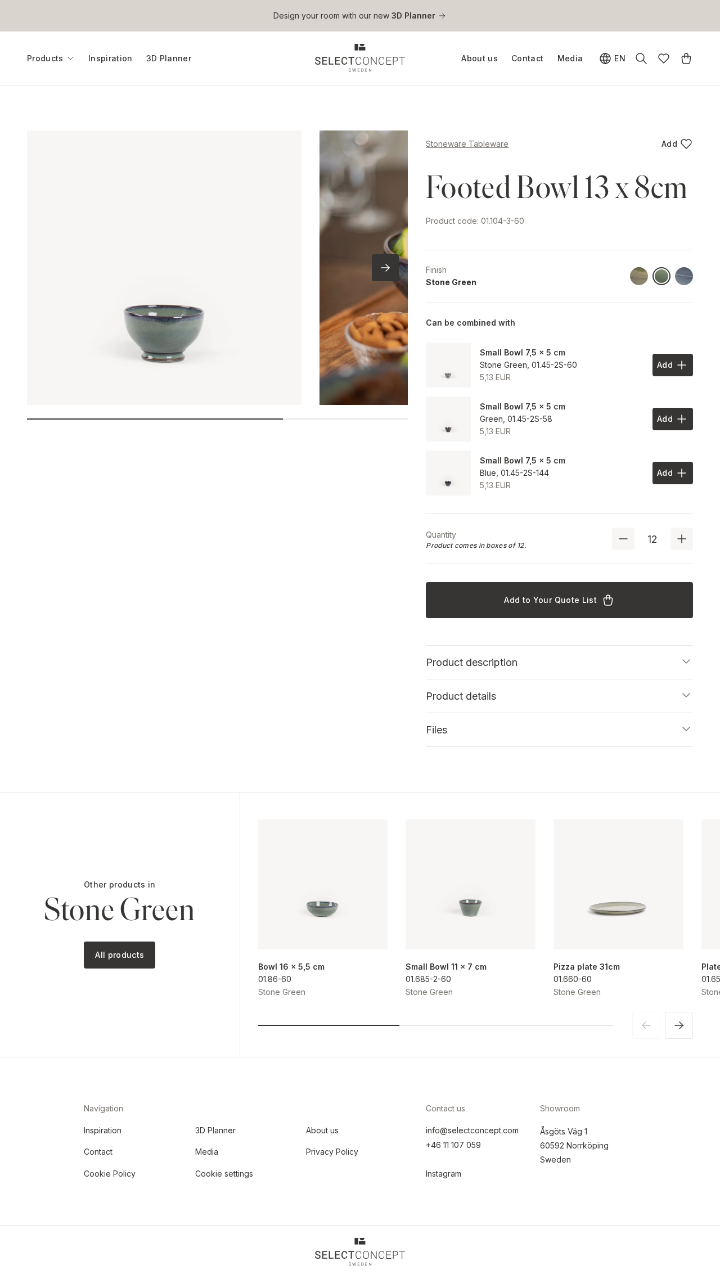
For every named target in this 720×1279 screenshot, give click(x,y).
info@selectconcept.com (472, 1130)
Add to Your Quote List (550, 600)
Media (570, 58)
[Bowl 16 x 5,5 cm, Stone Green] (323, 884)
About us (479, 58)
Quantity (441, 534)
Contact (527, 58)
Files (436, 730)
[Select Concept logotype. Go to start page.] (360, 58)
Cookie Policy (110, 1173)
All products (119, 955)
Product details (461, 696)
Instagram (443, 1173)
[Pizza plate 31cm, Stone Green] (618, 884)
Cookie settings (224, 1173)
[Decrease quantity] (623, 539)
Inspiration (110, 58)
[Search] (641, 58)
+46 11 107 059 (453, 1145)
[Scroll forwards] (385, 267)
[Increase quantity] (681, 539)
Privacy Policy (332, 1151)
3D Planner (169, 58)
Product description (472, 662)
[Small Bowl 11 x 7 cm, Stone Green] (471, 884)
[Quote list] (686, 58)
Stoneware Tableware (467, 143)
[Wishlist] (663, 58)
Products (45, 58)
